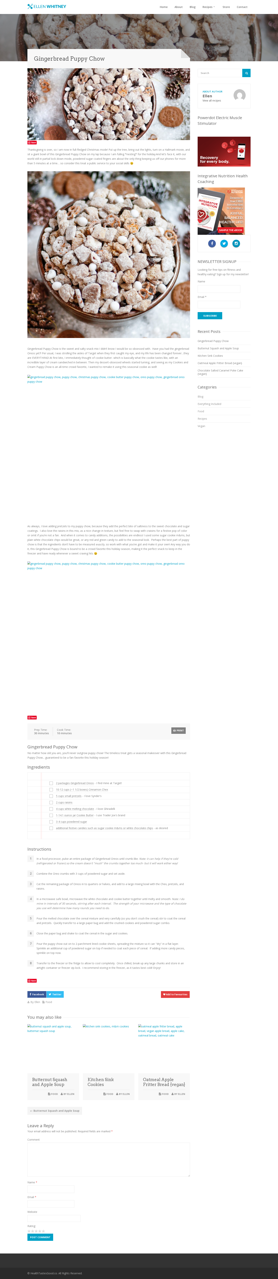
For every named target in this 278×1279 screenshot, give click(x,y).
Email (31, 1197)
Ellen (37, 1002)
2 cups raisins (64, 802)
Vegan (201, 426)
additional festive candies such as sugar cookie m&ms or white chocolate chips (104, 828)
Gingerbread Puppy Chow (213, 341)
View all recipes (212, 100)
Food (49, 1002)
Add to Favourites (176, 994)
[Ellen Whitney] (46, 6)
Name (32, 1182)
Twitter (56, 994)
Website (32, 1212)
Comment (33, 1139)
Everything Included (209, 404)
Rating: (31, 1226)
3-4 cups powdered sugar (71, 821)
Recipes (207, 7)
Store (226, 7)
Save (33, 142)
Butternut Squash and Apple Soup (49, 1082)
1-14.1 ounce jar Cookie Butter (75, 815)
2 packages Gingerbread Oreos (75, 783)
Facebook (38, 994)
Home (164, 7)
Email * (202, 297)
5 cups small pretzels (69, 796)
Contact (242, 7)
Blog (193, 7)
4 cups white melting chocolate (75, 809)
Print (180, 730)
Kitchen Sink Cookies (101, 1082)
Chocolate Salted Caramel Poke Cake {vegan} (220, 372)
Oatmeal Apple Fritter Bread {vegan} (164, 1082)
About (179, 7)
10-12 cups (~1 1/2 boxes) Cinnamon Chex (82, 789)
